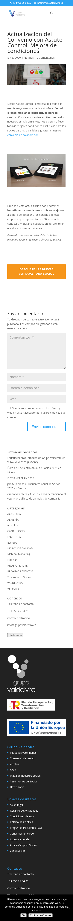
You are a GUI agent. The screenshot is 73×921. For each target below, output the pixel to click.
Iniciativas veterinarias (23, 752)
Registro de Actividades (24, 810)
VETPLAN (13, 588)
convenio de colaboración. (23, 135)
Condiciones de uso (22, 816)
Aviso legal (16, 805)
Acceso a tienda (19, 839)
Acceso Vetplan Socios (23, 845)
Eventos (12, 542)
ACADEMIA (14, 514)
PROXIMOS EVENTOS (20, 571)
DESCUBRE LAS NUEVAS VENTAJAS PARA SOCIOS (36, 271)
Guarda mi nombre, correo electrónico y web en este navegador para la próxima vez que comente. (36, 412)
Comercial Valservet (22, 758)
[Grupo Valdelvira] (21, 691)
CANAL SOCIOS (16, 531)
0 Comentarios (46, 57)
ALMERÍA (13, 519)
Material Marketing (18, 554)
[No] (68, 908)
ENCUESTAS (14, 537)
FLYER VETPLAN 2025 (20, 478)
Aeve (13, 770)
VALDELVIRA (15, 582)
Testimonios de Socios (24, 781)
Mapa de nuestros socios (25, 775)
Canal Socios (17, 850)
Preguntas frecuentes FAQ (26, 827)
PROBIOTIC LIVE (17, 565)
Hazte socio (15, 635)
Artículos (12, 525)
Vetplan (14, 764)
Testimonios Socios (19, 577)
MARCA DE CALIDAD (20, 548)
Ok (23, 915)
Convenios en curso (22, 833)
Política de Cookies (21, 822)
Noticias (29, 57)
